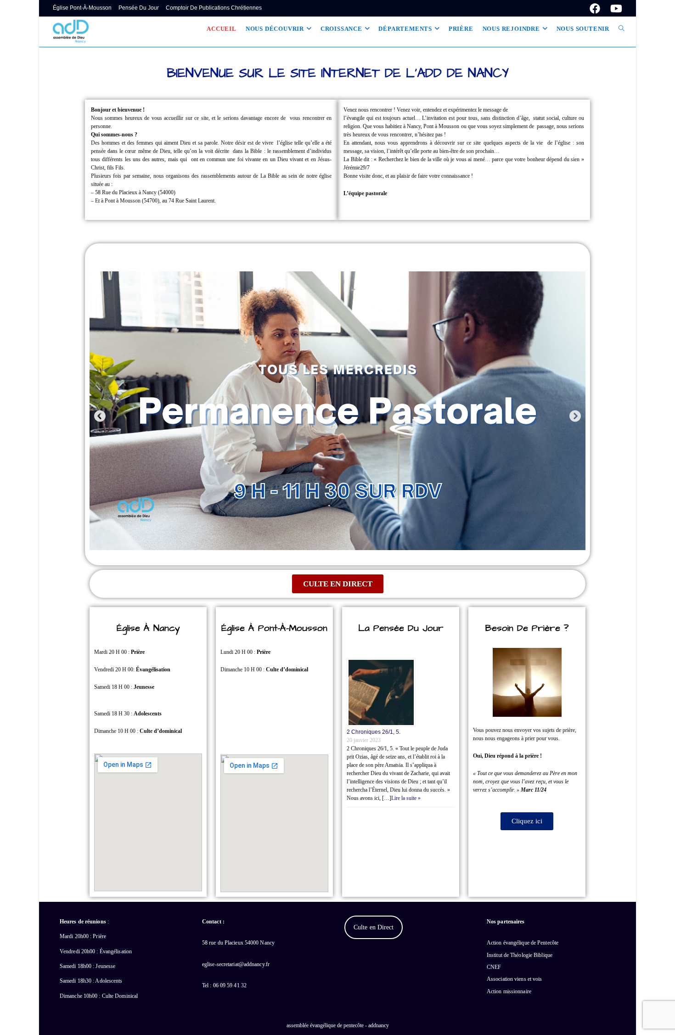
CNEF (494, 967)
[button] (100, 416)
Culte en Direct (374, 927)
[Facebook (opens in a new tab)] (595, 8)
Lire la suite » (406, 798)
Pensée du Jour (138, 8)
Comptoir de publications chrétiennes (214, 8)
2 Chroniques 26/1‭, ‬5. (373, 732)
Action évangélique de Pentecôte (522, 942)
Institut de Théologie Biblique (519, 955)
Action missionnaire (509, 991)
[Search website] (621, 29)
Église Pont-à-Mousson (82, 8)
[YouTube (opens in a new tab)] (613, 8)
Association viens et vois (514, 979)
